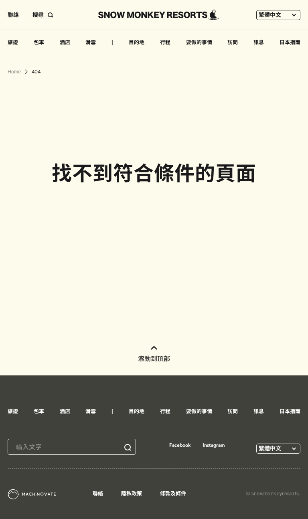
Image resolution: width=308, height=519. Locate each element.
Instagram (214, 445)
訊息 (258, 42)
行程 (165, 42)
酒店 (65, 42)
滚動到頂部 (154, 359)
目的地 (136, 42)
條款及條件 (173, 493)
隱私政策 (131, 493)
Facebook (180, 445)
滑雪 (90, 42)
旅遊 (13, 42)
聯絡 (13, 14)
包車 (39, 42)
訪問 (232, 42)
